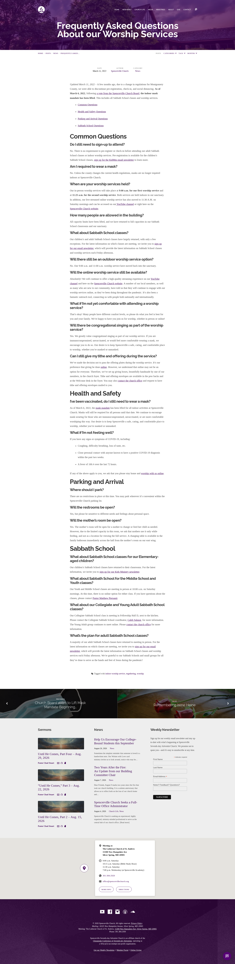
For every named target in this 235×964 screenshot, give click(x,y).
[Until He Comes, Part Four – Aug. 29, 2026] (61, 747)
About (171, 9)
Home (117, 9)
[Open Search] (196, 9)
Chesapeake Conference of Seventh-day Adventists (112, 941)
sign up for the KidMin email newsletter (114, 160)
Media (150, 9)
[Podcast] (125, 912)
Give (178, 9)
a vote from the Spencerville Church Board (118, 93)
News (55, 53)
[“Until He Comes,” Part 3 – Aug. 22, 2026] (61, 779)
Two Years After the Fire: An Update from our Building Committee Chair (113, 771)
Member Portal (122, 950)
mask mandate (103, 408)
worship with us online (152, 473)
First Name (158, 759)
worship (140, 673)
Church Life (139, 9)
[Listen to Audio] (62, 763)
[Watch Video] (58, 763)
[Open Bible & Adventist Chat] (227, 956)
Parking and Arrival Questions (93, 118)
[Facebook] (110, 912)
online (104, 367)
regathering (131, 673)
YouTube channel (125, 204)
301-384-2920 (109, 875)
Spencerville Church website (84, 208)
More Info (106, 889)
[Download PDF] (65, 763)
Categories (169, 53)
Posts (48, 53)
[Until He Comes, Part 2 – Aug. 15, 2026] (61, 810)
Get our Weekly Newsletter (104, 950)
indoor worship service (115, 673)
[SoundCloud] (133, 912)
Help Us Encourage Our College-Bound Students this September (115, 741)
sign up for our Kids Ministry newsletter (119, 571)
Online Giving (135, 950)
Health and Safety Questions (92, 111)
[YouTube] (102, 912)
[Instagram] (117, 912)
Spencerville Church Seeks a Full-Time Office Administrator (115, 804)
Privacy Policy (136, 923)
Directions (124, 889)
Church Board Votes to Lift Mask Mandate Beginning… (60, 705)
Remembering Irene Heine (175, 705)
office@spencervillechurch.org (116, 881)
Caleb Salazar (134, 620)
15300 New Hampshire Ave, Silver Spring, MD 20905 (136, 929)
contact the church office (130, 380)
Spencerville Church (120, 71)
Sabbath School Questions (91, 125)
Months (191, 53)
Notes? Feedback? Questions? (166, 785)
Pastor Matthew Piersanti (105, 598)
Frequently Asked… (70, 53)
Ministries (160, 9)
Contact (187, 9)
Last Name (158, 767)
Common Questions (87, 104)
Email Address (160, 776)
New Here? (127, 9)
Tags (181, 53)
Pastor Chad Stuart (46, 763)
